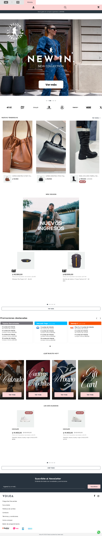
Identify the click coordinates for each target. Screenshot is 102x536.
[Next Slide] (100, 58)
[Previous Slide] (2, 58)
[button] (46, 100)
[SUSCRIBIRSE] (94, 487)
